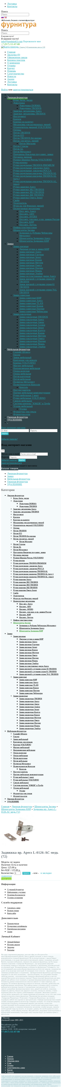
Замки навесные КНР (30, 298)
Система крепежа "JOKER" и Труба (31, 403)
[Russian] (2, 17)
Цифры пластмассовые (25, 227)
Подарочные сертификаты (17, 926)
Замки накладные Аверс (31, 322)
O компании (13, 63)
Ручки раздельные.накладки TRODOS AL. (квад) (33, 577)
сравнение (6, 876)
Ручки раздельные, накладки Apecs (31, 168)
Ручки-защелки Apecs (24, 187)
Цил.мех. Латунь (28, 224)
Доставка (12, 3)
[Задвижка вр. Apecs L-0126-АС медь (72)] (18, 847)
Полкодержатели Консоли (26, 384)
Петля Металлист (22, 151)
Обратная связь (13, 1061)
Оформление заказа (17, 57)
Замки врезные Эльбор (31, 273)
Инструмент (19, 116)
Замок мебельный (22, 357)
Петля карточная (21, 376)
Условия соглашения (15, 898)
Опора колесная (21, 371)
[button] (13, 427)
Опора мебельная (22, 373)
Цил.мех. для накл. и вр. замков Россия (39, 219)
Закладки (10, 947)
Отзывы (11, 65)
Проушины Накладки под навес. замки (33, 154)
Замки (10, 243)
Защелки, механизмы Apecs (27, 111)
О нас (9, 1063)
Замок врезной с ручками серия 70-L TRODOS (38, 674)
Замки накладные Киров (32, 333)
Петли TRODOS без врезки (27, 138)
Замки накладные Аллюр (32, 325)
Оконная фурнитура (17, 417)
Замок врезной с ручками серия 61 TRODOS (38, 671)
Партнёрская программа (16, 929)
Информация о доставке (16, 892)
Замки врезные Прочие (31, 268)
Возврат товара (13, 911)
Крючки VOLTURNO (24, 363)
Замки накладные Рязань (32, 344)
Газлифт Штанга (21, 352)
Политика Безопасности (16, 895)
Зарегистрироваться (11, 463)
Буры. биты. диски (23, 100)
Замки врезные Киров (30, 260)
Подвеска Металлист (24, 382)
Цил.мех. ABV (26, 214)
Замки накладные (22, 314)
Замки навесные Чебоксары (33, 311)
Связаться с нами (13, 908)
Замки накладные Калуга (32, 330)
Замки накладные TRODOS (33, 317)
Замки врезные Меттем (31, 262)
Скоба (16, 200)
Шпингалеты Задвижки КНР (34, 241)
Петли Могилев (27, 143)
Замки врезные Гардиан (31, 254)
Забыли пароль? (9, 439)
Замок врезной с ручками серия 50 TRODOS (38, 669)
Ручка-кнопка (20, 162)
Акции (10, 79)
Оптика (17, 130)
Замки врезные (21, 246)
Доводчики (19, 103)
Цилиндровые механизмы (26, 208)
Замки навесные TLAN (31, 303)
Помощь (11, 71)
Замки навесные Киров (31, 306)
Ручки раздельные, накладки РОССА (32, 170)
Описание (6, 878)
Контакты (12, 6)
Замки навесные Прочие (31, 308)
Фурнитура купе (21, 414)
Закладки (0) (13, 54)
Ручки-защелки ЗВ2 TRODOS (28, 189)
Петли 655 (18, 135)
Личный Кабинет (13, 942)
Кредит (11, 68)
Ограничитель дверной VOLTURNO (32, 127)
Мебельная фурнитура (18, 349)
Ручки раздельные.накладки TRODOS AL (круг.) (33, 574)
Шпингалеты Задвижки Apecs (34, 238)
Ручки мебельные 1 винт (26, 395)
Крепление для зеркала (25, 360)
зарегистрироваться (23, 89)
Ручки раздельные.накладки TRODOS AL (34, 173)
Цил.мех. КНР (26, 222)
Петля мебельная (22, 379)
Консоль (23, 387)
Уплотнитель (20, 203)
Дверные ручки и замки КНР (34, 249)
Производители (13, 923)
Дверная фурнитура (17, 97)
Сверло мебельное (22, 401)
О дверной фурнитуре (15, 889)
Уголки (23, 409)
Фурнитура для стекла (24, 411)
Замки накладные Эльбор (32, 346)
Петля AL (18, 149)
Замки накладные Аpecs (31, 319)
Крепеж (17, 119)
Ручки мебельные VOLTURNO (29, 398)
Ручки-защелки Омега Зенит (28, 197)
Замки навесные (21, 295)
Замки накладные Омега (31, 338)
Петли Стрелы (20, 146)
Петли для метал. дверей (26, 140)
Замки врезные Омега (30, 265)
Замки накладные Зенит (31, 327)
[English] (5, 17)
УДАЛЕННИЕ (14, 419)
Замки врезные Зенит (30, 257)
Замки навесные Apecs (31, 300)
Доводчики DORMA (30, 105)
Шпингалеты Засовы (24, 230)
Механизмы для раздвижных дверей (32, 124)
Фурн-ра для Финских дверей (28, 206)
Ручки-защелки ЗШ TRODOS (28, 195)
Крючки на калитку (23, 122)
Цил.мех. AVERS (28, 216)
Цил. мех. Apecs (27, 211)
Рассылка (10, 950)
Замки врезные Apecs (30, 252)
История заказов (13, 945)
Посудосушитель (22, 390)
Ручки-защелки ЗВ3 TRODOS (28, 192)
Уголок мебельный (23, 406)
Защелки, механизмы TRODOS (29, 113)
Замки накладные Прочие (32, 341)
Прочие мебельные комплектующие (31, 392)
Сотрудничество (15, 73)
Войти (4, 89)
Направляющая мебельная (26, 368)
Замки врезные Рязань (30, 271)
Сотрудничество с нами (16, 1068)
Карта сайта (11, 913)
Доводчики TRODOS (30, 108)
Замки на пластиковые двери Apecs (37, 276)
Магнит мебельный (23, 365)
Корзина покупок (16, 60)
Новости (11, 76)
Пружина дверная (22, 157)
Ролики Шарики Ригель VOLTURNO (32, 159)
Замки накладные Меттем (32, 336)
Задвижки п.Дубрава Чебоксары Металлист (37, 625)
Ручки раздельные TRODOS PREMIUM (33, 165)
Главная (11, 52)
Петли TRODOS (21, 132)
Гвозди (16, 354)
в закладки (46, 873)
